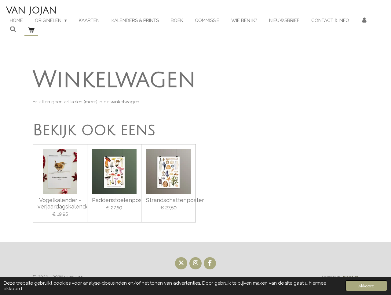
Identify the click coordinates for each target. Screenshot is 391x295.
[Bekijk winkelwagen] (31, 30)
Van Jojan (31, 10)
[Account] (364, 21)
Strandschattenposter (168, 200)
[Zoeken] (13, 29)
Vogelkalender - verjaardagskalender (60, 203)
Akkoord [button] (366, 285)
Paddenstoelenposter (114, 200)
